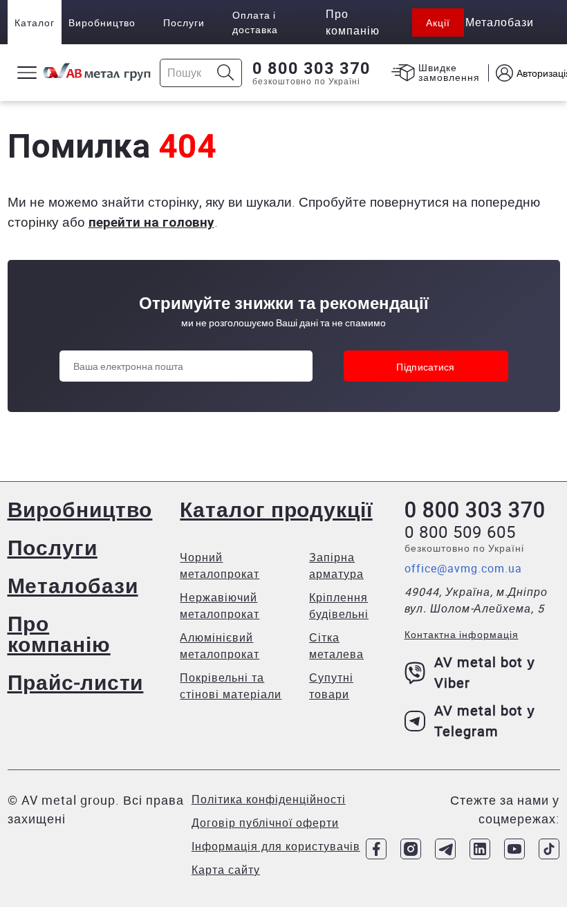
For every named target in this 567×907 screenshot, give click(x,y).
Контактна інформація (462, 634)
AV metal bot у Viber (484, 672)
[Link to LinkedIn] (480, 849)
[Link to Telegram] (445, 849)
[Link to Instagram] (410, 849)
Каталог (35, 22)
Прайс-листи (76, 682)
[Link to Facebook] (376, 849)
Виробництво (102, 22)
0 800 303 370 (311, 68)
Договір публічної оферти (265, 822)
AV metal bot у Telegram (484, 720)
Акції (438, 22)
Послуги (184, 22)
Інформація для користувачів (276, 846)
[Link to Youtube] (514, 849)
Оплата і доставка (255, 22)
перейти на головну (151, 222)
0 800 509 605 (460, 531)
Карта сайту (226, 869)
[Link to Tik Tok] (549, 849)
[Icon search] (225, 72)
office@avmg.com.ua (463, 568)
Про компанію (59, 633)
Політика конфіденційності (269, 799)
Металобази (73, 585)
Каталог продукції (276, 509)
